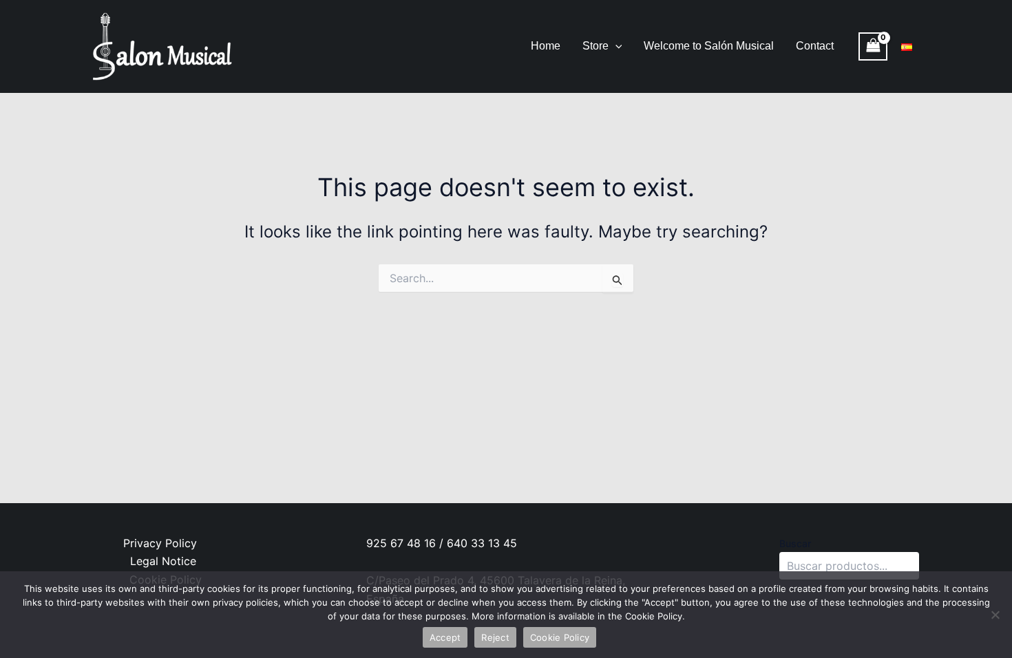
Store (595, 46)
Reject (495, 637)
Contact (815, 46)
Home (545, 46)
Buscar (795, 543)
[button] (615, 46)
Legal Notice (163, 561)
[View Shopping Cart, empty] (872, 46)
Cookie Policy (559, 637)
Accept (445, 637)
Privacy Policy (160, 543)
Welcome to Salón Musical (709, 46)
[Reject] (995, 615)
